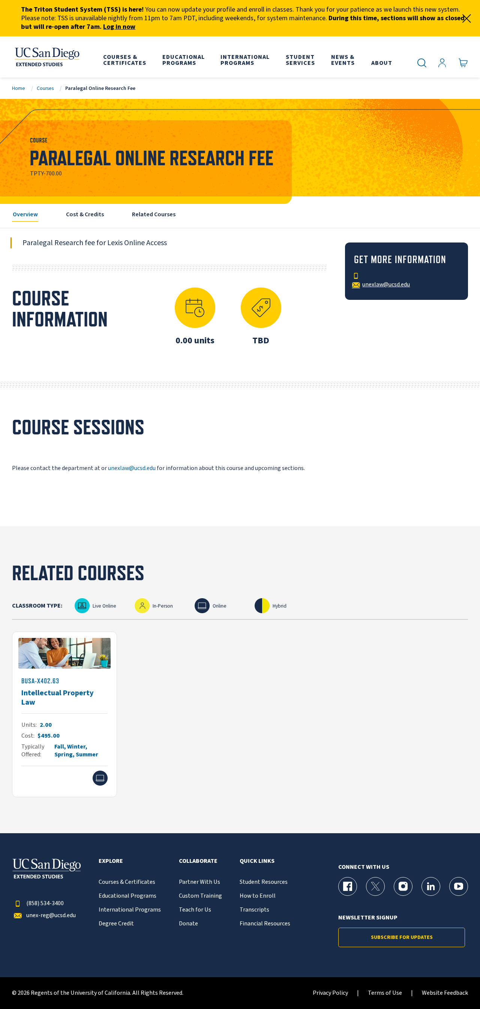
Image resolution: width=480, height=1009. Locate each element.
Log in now (119, 26)
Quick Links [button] (257, 861)
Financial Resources (265, 924)
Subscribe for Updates (402, 937)
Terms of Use (385, 993)
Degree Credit (116, 924)
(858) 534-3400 (45, 903)
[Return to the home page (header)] (46, 57)
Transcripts (254, 910)
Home (18, 88)
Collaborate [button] (198, 861)
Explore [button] (111, 861)
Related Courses (154, 214)
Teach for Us (195, 910)
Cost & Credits (85, 214)
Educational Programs (127, 896)
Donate (188, 924)
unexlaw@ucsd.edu (132, 468)
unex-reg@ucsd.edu (51, 915)
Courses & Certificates (127, 882)
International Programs (130, 910)
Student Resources (264, 882)
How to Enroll (258, 896)
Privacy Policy (330, 993)
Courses (45, 88)
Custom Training (200, 896)
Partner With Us (199, 882)
